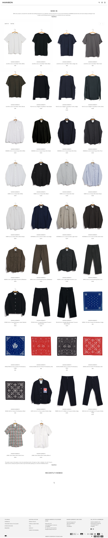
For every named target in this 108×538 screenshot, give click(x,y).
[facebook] (91, 529)
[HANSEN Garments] (7, 2)
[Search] (99, 2)
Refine (12, 23)
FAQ (30, 526)
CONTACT (31, 528)
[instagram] (93, 529)
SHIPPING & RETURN (33, 519)
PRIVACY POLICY (32, 521)
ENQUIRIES (7, 528)
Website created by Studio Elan (53, 536)
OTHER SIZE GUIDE (9, 526)
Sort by (7, 23)
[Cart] (105, 2)
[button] (100, 23)
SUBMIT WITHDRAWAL (34, 530)
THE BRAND (7, 519)
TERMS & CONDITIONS (34, 523)
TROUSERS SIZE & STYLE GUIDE (11, 523)
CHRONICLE (7, 521)
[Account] (102, 2)
